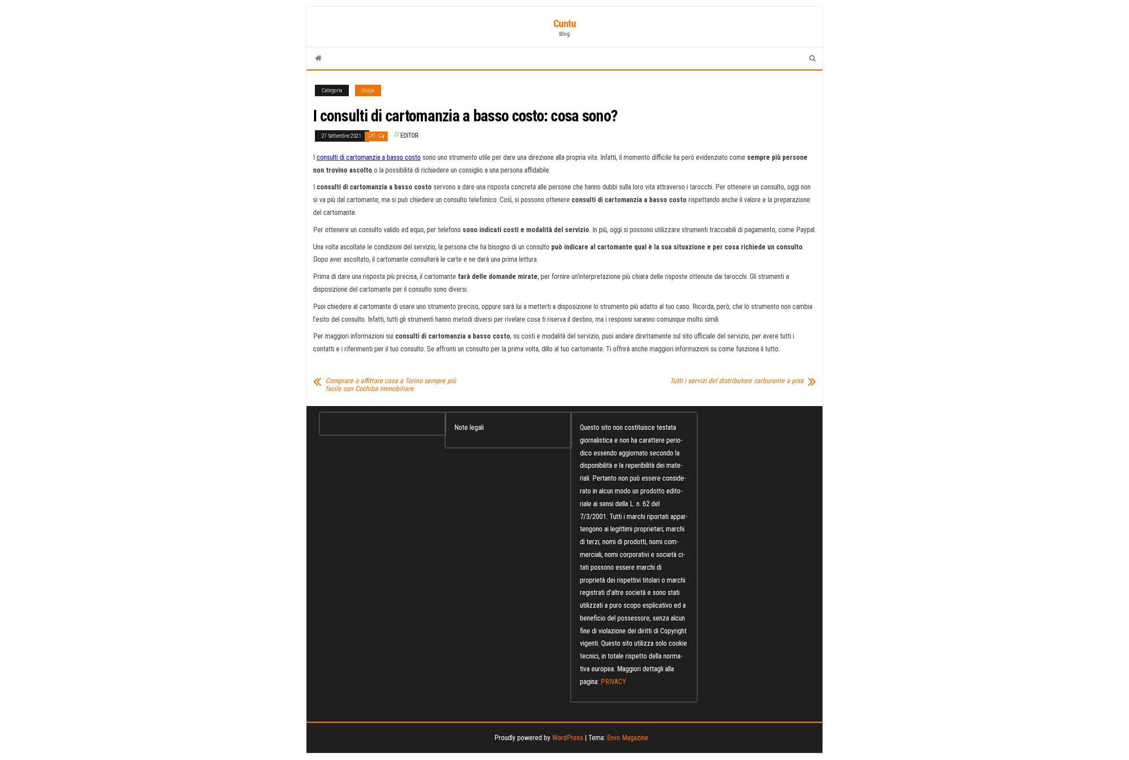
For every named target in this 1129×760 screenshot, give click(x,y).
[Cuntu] (319, 58)
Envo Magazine (627, 738)
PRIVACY (613, 681)
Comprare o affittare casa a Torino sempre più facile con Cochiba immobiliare (390, 385)
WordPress (567, 738)
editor (409, 135)
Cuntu (564, 23)
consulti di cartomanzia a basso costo (369, 157)
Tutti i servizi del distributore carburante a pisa (737, 381)
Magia (368, 90)
